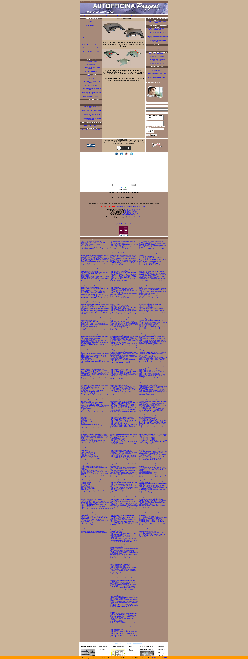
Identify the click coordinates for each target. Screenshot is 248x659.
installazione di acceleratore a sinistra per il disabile (91, 347)
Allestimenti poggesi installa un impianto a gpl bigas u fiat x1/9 (93, 377)
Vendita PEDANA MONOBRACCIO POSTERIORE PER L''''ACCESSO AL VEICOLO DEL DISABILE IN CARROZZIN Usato (123, 407)
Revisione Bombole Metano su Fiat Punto (89, 326)
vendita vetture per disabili (86, 493)
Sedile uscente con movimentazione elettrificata (92, 82)
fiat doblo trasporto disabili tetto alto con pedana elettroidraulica (122, 569)
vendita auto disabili (85, 410)
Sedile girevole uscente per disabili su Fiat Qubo (119, 297)
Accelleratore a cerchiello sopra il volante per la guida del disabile (152, 463)
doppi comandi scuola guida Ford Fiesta (118, 342)
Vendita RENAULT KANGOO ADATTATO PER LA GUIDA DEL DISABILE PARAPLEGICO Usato (152, 457)
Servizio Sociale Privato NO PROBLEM (91, 129)
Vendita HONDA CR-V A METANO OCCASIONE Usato (121, 369)
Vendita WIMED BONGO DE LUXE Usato (118, 423)
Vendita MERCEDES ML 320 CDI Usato (118, 285)
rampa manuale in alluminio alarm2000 (147, 437)
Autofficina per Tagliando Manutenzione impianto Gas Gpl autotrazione (124, 244)
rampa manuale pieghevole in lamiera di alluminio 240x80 (121, 589)
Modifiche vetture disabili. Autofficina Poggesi (148, 297)
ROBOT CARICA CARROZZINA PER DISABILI (91, 371)
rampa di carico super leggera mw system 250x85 (120, 535)
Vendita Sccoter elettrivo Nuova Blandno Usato (90, 387)
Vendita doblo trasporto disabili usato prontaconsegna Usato (122, 270)
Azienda (96, 16)
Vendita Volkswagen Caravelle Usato (146, 256)
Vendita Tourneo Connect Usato (116, 629)
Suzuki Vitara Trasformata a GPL (87, 358)
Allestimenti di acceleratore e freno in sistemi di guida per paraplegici (152, 425)
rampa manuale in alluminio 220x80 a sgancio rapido (120, 269)
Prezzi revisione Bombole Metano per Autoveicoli (120, 494)
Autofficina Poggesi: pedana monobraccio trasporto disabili (150, 334)
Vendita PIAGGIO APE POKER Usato (118, 368)
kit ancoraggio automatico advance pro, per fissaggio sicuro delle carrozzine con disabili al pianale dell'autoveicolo (93, 264)
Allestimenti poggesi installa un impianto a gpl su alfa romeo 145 (93, 355)
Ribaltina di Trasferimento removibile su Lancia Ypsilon (92, 52)
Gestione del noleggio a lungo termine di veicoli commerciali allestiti (152, 319)
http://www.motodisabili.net (131, 212)
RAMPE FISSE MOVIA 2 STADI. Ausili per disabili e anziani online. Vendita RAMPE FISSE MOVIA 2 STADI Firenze (94, 268)
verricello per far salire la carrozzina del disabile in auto (91, 311)
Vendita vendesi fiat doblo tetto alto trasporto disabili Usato (122, 367)
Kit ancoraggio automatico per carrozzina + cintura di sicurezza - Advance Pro (157, 33)
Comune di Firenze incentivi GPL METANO (119, 248)
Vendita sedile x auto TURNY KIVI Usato (118, 630)
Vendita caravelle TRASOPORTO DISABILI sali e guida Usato (122, 626)
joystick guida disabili (85, 489)
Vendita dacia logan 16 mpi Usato (117, 534)
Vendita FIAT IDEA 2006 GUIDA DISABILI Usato (149, 262)
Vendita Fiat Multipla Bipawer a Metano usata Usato (120, 449)
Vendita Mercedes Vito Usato (116, 422)
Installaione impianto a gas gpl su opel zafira (89, 364)
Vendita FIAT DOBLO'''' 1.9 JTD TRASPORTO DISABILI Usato (94, 433)
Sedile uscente (91, 78)
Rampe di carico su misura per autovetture (147, 531)
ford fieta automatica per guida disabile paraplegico (120, 573)
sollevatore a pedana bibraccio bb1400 (146, 414)
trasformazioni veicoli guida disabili (88, 480)
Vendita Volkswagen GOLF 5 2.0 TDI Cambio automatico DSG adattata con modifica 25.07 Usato (151, 249)
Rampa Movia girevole (157, 49)
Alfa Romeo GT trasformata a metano (117, 438)
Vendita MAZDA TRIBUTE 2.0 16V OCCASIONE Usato (121, 417)
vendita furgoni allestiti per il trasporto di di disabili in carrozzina (123, 594)
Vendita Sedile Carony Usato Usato (117, 490)
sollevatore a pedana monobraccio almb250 (147, 474)
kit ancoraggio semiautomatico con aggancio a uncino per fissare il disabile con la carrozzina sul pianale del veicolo (123, 583)
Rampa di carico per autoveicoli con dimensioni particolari (158, 60)
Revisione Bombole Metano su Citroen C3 (118, 385)
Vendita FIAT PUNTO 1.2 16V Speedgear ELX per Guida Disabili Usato (95, 481)
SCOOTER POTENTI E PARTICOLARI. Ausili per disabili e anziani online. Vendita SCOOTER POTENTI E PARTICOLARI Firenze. (124, 563)
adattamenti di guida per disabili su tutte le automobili (91, 499)
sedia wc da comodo (85, 275)
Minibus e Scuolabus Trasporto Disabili (88, 452)
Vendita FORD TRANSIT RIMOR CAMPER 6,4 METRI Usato (123, 514)
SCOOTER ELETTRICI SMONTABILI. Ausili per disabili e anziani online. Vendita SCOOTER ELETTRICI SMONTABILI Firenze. (123, 560)
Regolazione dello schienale (91, 85)
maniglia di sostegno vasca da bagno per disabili (90, 301)
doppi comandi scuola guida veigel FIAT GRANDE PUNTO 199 (93, 516)
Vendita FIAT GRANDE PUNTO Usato (88, 320)
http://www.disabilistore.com (131, 218)
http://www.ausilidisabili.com (131, 215)
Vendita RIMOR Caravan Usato (87, 486)
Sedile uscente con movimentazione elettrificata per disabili (121, 295)
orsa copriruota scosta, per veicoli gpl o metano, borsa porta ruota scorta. (95, 471)
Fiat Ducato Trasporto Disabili (87, 460)
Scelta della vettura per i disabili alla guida (118, 572)
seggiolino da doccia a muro (144, 294)
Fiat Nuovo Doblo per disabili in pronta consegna (120, 564)
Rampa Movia (157, 46)
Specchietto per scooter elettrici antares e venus (148, 329)
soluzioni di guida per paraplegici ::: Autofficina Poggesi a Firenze (152, 494)
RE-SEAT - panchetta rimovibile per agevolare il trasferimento (122, 378)
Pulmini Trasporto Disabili (86, 449)
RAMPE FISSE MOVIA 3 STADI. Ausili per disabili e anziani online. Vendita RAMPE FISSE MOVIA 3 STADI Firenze (94, 273)
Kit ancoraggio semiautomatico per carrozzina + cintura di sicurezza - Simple (157, 37)
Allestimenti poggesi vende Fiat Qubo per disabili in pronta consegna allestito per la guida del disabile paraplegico (94, 281)
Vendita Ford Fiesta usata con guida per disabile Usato (91, 427)
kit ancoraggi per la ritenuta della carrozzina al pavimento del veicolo (152, 443)
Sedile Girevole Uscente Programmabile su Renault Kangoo (91, 119)
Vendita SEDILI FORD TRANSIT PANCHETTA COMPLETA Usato (123, 525)
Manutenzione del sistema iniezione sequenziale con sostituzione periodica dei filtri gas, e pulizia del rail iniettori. (123, 477)
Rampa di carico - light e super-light (157, 63)
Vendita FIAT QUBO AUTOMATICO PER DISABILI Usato (92, 519)
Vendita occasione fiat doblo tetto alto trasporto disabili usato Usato (152, 245)
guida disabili (83, 477)
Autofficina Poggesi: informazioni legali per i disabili (149, 346)
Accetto (164, 658)
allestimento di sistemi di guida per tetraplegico (148, 385)
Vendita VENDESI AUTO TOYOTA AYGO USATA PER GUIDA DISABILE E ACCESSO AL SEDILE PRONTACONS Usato (123, 275)
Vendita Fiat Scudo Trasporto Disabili (117, 566)
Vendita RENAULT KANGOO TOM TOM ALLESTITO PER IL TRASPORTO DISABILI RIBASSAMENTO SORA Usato (123, 405)
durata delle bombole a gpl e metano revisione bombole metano (122, 359)
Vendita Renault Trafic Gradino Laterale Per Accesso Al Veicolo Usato (94, 383)
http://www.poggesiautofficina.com (130, 213)
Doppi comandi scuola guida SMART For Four (119, 306)
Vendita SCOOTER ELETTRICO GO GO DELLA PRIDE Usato (123, 307)
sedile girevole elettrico (85, 483)
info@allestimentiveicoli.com (124, 224)
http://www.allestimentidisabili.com (129, 214)
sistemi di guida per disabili (86, 421)
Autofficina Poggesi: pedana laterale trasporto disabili (149, 318)
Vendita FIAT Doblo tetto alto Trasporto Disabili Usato (121, 431)
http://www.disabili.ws (129, 217)
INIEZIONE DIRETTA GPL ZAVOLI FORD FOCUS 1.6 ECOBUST (124, 522)
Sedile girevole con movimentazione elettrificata (92, 68)
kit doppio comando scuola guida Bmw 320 (119, 358)
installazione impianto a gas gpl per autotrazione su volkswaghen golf (124, 445)
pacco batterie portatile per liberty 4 (146, 473)
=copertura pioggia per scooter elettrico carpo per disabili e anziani (152, 358)
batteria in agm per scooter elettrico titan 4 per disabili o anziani (151, 525)
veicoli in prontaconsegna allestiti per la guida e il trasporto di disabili (124, 554)
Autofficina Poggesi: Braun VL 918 (146, 314)
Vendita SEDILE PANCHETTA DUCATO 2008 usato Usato (122, 309)
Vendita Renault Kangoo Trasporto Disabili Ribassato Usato (151, 266)
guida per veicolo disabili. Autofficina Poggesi (148, 384)
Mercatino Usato (151, 16)
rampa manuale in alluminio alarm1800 (147, 418)
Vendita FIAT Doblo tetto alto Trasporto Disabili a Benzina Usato (123, 455)
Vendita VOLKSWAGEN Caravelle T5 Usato (119, 375)
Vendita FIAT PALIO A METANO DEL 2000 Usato (120, 372)
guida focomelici (84, 423)
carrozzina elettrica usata (85, 526)
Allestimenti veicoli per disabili (145, 528)
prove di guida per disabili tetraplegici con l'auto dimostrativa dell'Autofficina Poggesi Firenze (151, 296)
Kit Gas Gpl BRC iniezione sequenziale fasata (119, 243)
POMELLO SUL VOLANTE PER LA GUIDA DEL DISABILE (122, 517)
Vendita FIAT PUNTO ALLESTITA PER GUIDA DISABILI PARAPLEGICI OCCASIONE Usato (122, 419)
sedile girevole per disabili (86, 482)
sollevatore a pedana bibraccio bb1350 (146, 412)
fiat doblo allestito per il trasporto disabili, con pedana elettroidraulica (94, 247)
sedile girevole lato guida (85, 484)
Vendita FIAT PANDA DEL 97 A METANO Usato (90, 363)
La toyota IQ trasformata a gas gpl (117, 454)
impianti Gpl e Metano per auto (87, 500)
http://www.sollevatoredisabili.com (135, 221)
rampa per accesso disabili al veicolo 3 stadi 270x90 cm (91, 290)
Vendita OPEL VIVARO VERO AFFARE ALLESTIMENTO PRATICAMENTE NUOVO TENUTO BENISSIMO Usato (151, 251)
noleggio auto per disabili (86, 445)
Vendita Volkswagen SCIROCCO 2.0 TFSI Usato (90, 463)
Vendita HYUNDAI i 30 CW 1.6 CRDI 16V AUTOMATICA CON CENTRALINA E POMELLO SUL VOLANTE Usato (123, 387)
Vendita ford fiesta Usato (115, 282)
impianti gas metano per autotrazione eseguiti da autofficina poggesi (123, 496)
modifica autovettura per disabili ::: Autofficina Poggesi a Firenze (152, 489)
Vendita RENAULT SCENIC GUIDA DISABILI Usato (150, 263)
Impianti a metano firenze (86, 408)
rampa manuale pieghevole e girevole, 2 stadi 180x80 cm (92, 294)
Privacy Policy (155, 658)
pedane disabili (84, 414)
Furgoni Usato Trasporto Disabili (87, 522)
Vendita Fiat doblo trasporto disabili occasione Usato (91, 241)
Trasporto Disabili (84, 450)
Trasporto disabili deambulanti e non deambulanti (90, 458)
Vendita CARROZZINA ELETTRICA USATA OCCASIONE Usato (123, 503)
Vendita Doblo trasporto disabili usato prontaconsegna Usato (122, 246)
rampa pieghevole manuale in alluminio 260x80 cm (91, 287)
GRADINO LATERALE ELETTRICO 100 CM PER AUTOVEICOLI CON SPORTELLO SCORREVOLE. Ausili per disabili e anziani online (153, 432)
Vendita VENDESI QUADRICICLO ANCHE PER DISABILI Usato (123, 481)
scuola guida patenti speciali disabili (88, 431)
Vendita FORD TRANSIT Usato (116, 292)
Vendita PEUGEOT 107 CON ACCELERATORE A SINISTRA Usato (94, 382)
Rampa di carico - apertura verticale (157, 56)
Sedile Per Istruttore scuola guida (116, 328)
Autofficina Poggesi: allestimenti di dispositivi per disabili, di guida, (94, 310)
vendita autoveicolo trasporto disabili (146, 307)
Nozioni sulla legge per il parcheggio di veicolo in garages (92, 470)
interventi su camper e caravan (116, 532)
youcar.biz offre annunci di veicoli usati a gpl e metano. (91, 334)
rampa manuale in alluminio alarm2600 (147, 439)
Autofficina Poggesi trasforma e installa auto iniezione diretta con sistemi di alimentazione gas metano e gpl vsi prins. (123, 361)
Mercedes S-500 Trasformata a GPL (117, 439)
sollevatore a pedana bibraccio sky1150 (146, 416)
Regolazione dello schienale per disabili (118, 296)
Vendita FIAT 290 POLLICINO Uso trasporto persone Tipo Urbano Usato (95, 248)
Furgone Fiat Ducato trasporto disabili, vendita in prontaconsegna (123, 556)
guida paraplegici (84, 420)
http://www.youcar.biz (129, 219)
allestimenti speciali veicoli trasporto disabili (89, 456)
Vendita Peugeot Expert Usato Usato (117, 518)
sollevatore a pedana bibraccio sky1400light (147, 417)
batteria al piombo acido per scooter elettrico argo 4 (149, 522)
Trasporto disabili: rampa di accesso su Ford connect (149, 370)
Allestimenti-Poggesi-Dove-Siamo (146, 529)
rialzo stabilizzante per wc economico (88, 299)
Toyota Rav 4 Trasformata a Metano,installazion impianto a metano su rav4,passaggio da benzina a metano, (94, 343)
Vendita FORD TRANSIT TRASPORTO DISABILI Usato (150, 459)
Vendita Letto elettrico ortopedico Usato (118, 329)
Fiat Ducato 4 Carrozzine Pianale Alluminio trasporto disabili (122, 521)
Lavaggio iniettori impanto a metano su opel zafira (90, 338)
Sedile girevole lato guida (91, 71)
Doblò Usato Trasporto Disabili (87, 523)
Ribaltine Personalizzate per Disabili (91, 28)
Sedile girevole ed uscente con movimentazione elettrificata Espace (94, 465)
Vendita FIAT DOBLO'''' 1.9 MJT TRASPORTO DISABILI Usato (152, 534)
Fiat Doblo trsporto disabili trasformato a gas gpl (148, 504)
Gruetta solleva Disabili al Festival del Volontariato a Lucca (157, 70)
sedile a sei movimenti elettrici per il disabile (148, 464)
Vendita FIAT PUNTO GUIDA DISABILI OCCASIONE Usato (151, 532)
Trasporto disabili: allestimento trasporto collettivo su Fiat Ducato (152, 374)
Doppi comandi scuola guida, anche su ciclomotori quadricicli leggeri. (124, 399)
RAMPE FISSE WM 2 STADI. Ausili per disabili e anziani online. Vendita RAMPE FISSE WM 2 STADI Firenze (123, 614)
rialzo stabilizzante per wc (86, 274)
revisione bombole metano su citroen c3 (88, 368)
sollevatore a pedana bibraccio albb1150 (147, 411)
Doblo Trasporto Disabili (85, 448)
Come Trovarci (135, 16)
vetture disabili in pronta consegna (87, 487)
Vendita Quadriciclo (84, 528)
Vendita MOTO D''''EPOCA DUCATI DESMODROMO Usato (93, 323)
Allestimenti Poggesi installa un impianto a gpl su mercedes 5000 (93, 356)
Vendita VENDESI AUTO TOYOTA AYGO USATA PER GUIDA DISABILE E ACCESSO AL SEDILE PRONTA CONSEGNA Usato (123, 254)
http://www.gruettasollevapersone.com (132, 209)
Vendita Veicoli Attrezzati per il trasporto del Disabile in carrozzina (123, 533)
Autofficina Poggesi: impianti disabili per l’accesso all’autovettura (152, 335)
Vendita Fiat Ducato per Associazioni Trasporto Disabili (121, 557)
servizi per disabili (84, 485)
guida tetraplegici (84, 422)
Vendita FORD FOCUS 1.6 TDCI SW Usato (119, 280)
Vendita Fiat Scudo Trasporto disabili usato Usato (90, 244)
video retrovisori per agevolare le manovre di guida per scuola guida (123, 374)
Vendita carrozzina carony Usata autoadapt (118, 493)
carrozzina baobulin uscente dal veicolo (118, 384)
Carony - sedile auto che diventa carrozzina (89, 459)
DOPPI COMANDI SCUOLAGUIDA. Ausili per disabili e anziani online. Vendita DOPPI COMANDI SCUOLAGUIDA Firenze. (94, 292)
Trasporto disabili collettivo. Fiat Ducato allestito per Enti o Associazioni (95, 479)
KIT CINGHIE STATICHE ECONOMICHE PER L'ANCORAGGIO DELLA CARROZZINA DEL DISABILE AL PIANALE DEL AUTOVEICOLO (123, 580)
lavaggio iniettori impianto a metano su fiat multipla (91, 335)
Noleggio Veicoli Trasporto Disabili (88, 453)
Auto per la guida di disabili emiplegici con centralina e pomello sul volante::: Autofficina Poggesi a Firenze (152, 406)
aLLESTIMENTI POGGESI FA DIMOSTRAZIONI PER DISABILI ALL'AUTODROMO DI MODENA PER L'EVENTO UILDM (123, 389)
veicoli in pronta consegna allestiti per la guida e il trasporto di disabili (94, 490)
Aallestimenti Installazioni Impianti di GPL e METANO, (121, 249)
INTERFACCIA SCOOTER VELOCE (146, 355)
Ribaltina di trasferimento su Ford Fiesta (91, 31)
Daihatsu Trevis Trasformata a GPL (87, 359)
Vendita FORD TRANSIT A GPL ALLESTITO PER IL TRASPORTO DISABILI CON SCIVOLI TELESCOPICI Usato (124, 403)
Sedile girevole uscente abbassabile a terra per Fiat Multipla (92, 93)
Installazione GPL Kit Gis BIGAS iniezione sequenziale (91, 529)
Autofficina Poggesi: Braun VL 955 (146, 305)
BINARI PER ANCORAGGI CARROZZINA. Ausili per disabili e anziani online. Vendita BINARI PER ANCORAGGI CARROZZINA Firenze (123, 587)
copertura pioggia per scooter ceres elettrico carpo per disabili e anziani (153, 357)
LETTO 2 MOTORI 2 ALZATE (116, 617)
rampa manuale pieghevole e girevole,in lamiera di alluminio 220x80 (94, 295)
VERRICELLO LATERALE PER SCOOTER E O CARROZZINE (152, 352)
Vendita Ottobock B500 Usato (116, 620)
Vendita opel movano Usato (115, 448)
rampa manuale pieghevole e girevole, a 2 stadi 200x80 (91, 257)
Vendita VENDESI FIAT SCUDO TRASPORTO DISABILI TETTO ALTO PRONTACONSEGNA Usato (123, 344)
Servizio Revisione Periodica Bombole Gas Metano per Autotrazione (94, 532)
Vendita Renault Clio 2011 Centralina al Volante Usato (150, 265)
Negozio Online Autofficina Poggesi (88, 488)
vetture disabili (84, 417)
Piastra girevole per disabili (91, 61)
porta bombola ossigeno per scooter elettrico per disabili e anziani (152, 330)
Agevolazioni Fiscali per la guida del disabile (119, 305)
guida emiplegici (84, 418)
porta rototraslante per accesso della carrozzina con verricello (92, 346)
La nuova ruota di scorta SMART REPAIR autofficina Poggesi (122, 461)
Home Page (84, 16)
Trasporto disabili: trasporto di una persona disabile (149, 373)
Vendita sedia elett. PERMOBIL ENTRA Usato (119, 308)
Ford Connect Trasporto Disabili (87, 472)
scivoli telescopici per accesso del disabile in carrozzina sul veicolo (94, 370)
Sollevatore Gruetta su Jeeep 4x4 (91, 125)
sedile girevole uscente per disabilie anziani (147, 445)
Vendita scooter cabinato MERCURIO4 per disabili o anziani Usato (123, 622)
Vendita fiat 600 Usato (114, 287)
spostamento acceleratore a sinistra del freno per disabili (91, 466)
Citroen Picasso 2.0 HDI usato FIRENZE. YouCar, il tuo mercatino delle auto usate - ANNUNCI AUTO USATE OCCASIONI (152, 270)
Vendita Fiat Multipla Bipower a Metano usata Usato (120, 450)
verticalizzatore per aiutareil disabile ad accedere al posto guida (93, 317)
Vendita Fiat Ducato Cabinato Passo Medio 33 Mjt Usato (121, 288)
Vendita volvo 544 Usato (115, 447)
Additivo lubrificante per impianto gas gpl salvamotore (121, 451)
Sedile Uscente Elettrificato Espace (91, 96)
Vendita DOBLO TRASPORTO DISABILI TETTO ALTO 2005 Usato (94, 464)
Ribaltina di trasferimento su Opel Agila (91, 41)
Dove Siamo (120, 16)
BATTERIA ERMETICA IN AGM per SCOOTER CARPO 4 (151, 519)
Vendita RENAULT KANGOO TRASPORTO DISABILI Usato (151, 458)
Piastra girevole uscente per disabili (146, 530)
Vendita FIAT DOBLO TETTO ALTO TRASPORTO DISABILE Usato (124, 487)
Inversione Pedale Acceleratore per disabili (118, 335)
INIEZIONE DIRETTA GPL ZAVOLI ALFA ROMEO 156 (92, 390)
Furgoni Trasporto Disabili (86, 451)
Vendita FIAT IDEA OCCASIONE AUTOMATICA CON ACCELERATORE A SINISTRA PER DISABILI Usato (121, 401)
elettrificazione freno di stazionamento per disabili (90, 391)
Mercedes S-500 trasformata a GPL (87, 378)
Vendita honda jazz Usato (115, 281)
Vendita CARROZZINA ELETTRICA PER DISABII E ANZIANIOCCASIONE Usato (91, 319)
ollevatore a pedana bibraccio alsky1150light (148, 415)
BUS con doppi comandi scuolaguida (117, 326)
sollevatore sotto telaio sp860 (145, 447)
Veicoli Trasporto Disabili (86, 447)
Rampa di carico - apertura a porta (156, 53)
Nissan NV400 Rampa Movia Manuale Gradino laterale (91, 384)
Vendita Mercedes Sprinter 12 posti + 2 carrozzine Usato (121, 484)
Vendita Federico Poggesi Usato (87, 510)
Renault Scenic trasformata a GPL (87, 376)
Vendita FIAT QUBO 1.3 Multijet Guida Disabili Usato (150, 264)
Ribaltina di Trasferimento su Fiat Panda (91, 44)
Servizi (108, 16)
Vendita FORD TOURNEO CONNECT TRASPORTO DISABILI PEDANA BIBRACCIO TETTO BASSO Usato (123, 277)
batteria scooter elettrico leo (144, 471)
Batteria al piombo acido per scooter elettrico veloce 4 (149, 526)
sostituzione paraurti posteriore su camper (89, 503)
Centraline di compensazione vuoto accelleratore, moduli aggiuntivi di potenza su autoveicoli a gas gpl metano (94, 426)
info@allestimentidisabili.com (123, 86)
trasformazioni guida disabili (86, 419)
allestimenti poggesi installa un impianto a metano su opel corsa (93, 340)
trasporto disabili (84, 409)
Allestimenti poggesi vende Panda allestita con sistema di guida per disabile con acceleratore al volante (123, 596)
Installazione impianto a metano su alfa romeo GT (90, 341)
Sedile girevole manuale (91, 64)
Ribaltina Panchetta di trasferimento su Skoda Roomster (91, 25)
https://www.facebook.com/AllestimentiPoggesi (132, 206)
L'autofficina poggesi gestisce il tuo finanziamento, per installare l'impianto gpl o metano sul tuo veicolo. (93, 330)
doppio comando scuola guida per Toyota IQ (119, 327)
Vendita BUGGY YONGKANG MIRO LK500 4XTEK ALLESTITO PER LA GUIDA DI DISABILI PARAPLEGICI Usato (123, 425)
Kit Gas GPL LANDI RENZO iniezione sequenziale (91, 530)
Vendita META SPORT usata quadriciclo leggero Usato (150, 253)
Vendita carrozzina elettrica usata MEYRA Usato (90, 424)
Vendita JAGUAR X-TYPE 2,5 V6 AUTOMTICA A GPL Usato (122, 416)
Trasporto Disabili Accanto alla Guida (88, 455)
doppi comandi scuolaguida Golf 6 (117, 531)
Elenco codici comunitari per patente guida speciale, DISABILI (122, 330)
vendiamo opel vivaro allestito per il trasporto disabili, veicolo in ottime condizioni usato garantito (123, 575)
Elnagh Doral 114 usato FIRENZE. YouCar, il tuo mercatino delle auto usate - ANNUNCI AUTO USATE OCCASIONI (94, 386)
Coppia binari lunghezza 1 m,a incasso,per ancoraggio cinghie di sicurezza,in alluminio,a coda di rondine (93, 266)
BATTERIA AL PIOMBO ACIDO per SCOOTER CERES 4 (151, 520)
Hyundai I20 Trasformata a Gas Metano (88, 392)
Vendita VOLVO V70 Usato (115, 390)
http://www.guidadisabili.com (131, 211)
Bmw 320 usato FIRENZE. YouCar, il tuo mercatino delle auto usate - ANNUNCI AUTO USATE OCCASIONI (124, 544)
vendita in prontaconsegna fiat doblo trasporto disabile (91, 444)
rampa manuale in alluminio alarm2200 (147, 438)
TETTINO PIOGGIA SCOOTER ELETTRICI (148, 356)
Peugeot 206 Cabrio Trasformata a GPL (88, 380)
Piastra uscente (90, 75)
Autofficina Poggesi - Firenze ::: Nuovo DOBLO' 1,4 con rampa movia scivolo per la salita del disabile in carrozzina (124, 568)
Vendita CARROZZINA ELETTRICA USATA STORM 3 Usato (122, 457)
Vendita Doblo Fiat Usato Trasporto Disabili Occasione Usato (93, 440)
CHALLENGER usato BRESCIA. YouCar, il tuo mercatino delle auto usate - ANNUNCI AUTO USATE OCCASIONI (124, 333)
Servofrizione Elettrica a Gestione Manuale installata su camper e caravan (95, 360)
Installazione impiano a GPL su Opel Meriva (89, 379)
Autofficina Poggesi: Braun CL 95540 (146, 306)
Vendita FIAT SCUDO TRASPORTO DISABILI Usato (91, 254)
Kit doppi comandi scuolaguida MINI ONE (89, 441)
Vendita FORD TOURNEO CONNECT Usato (119, 271)
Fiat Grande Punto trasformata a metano (88, 339)
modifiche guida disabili (85, 416)
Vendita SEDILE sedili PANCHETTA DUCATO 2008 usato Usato (123, 420)
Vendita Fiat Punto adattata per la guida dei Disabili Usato (92, 402)
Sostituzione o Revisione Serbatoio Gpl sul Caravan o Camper (93, 531)
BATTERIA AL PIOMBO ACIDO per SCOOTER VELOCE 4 (151, 521)
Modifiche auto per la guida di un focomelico (148, 324)
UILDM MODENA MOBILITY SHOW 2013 (157, 73)
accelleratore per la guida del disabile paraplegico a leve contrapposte (152, 509)
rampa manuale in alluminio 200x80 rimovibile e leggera (150, 282)
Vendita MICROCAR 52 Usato (87, 439)
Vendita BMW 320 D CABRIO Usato (117, 428)
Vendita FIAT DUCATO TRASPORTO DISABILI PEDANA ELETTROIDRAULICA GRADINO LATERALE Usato (92, 404)
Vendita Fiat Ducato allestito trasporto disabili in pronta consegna (123, 555)
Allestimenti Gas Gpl (114, 315)
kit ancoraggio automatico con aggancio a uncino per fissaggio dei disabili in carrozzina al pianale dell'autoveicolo (123, 585)
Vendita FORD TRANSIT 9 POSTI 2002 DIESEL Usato (121, 421)
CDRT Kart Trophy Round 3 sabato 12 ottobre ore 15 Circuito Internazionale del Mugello (157, 77)
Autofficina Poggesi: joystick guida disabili (147, 325)
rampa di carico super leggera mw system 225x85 (120, 590)
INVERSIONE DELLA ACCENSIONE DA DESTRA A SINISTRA (152, 326)
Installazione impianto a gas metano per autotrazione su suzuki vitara (94, 373)
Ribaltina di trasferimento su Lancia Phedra (91, 33)
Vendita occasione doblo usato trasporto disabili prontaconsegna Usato (124, 558)
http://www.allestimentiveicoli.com (134, 216)
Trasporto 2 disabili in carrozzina (87, 454)
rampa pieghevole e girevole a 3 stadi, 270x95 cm (90, 296)
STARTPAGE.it (91, 145)
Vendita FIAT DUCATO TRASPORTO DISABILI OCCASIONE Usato (95, 372)
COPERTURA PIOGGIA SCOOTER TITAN (148, 395)
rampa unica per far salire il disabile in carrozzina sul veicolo (92, 369)
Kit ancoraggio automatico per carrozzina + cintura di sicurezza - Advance (157, 29)
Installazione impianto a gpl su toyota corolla (89, 357)
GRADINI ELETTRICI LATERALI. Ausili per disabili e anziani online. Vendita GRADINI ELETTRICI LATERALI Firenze (95, 298)
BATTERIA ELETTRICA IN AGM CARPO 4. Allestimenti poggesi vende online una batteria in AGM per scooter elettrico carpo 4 (152, 501)
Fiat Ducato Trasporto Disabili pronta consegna (119, 565)
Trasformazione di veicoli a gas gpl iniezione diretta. (120, 289)
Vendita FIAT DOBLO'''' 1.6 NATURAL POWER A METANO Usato (152, 268)
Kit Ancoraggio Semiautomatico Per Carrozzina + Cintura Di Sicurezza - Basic (156, 41)
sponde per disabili (84, 415)
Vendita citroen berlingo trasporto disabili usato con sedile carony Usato (124, 373)
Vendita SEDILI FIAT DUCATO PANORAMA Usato (120, 370)
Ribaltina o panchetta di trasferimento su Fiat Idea (92, 20)
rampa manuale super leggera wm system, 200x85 (149, 293)
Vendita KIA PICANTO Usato (116, 286)
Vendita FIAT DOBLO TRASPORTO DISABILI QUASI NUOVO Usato (95, 405)
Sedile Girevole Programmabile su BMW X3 (91, 110)
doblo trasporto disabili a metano (87, 461)
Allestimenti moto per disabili (87, 432)
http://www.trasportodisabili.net (131, 210)
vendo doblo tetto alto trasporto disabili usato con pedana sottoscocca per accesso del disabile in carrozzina (123, 598)
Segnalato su (90, 144)
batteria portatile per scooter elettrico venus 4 (148, 472)
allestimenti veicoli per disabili (87, 457)
